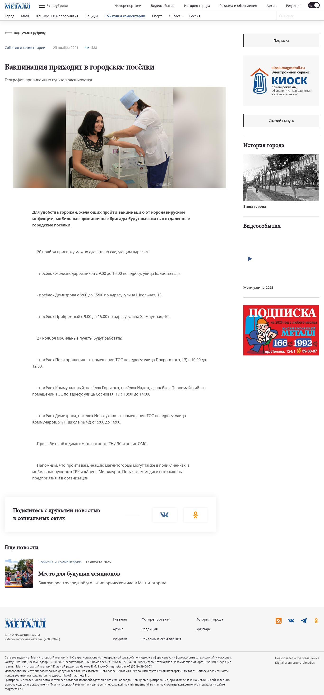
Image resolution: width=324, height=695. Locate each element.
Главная (120, 619)
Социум (91, 16)
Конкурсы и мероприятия (57, 16)
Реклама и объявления (238, 5)
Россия (194, 16)
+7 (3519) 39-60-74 (139, 666)
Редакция (293, 5)
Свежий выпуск (281, 120)
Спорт (157, 16)
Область (175, 16)
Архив (272, 5)
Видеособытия (163, 5)
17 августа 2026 (98, 562)
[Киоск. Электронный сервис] (281, 80)
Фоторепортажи (128, 5)
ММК (25, 16)
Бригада (203, 629)
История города (197, 5)
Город (9, 16)
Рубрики (120, 639)
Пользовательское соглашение (297, 658)
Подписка (281, 40)
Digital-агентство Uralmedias (295, 663)
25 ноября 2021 (65, 47)
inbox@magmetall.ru (112, 666)
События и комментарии (125, 16)
